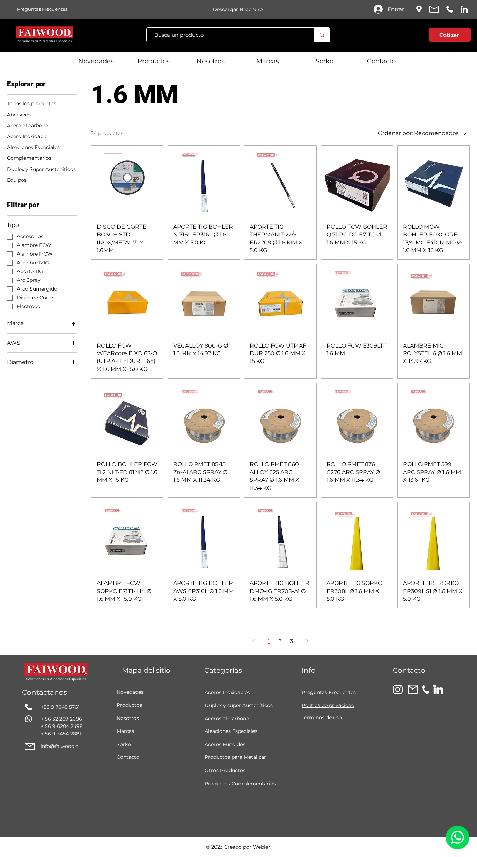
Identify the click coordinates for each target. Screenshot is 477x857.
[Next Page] (307, 641)
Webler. (262, 847)
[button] (407, 36)
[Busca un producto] (322, 35)
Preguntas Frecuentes (329, 692)
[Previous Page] (254, 641)
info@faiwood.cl (60, 746)
